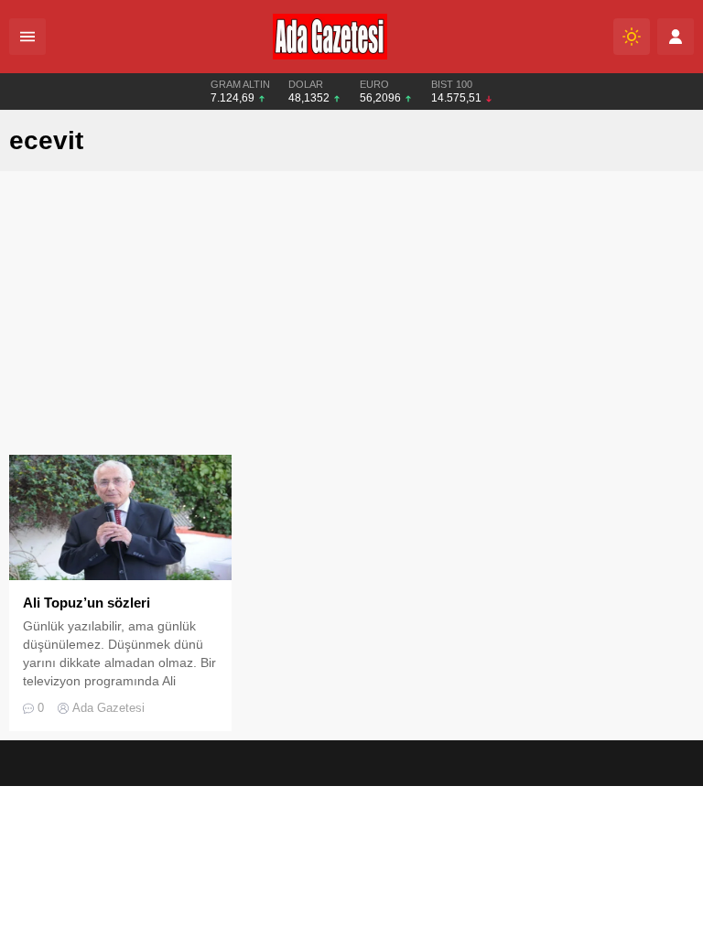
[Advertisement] (351, 317)
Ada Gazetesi (108, 708)
